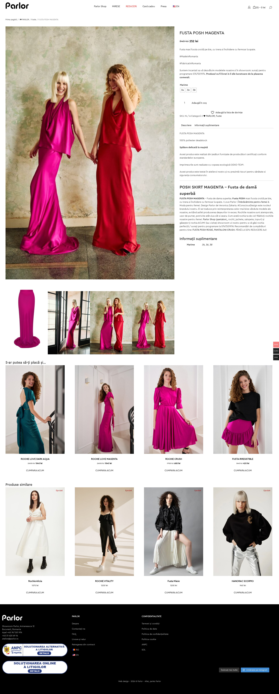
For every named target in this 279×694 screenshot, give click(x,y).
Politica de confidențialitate (155, 634)
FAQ (74, 634)
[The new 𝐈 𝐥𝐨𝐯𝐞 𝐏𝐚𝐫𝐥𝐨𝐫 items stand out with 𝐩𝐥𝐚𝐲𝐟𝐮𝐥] (219, 621)
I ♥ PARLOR (24, 19)
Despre (75, 624)
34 (203, 245)
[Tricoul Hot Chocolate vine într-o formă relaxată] (235, 651)
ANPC (144, 644)
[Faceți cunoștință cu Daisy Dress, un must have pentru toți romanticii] (269, 651)
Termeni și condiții (151, 624)
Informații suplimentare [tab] (207, 125)
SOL (143, 650)
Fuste (33, 19)
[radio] (182, 90)
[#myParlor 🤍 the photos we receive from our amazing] (235, 631)
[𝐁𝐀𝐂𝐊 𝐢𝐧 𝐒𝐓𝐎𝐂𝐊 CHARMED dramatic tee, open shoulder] (269, 661)
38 (211, 245)
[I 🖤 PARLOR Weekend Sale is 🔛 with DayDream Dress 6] (219, 631)
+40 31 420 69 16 (10, 636)
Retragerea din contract (83, 644)
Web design (123, 681)
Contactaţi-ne (78, 629)
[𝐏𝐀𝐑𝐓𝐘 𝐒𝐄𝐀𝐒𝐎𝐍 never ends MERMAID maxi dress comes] (252, 640)
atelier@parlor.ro (10, 639)
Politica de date (149, 629)
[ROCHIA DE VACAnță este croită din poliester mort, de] (252, 651)
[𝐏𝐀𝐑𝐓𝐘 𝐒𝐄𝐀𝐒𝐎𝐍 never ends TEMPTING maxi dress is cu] (219, 640)
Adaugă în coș (199, 103)
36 (207, 245)
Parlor (140, 681)
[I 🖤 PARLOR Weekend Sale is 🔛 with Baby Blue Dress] (269, 621)
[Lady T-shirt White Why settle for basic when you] (269, 640)
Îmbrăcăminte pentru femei (252, 202)
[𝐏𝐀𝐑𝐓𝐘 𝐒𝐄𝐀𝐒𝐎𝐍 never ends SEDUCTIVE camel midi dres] (219, 661)
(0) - (260, 7)
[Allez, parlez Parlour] (17, 5)
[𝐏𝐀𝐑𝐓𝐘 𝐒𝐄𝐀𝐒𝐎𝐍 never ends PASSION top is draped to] (235, 640)
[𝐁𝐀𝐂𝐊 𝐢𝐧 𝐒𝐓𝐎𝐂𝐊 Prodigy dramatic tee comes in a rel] (235, 661)
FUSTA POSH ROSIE (203, 230)
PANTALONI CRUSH (224, 230)
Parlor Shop (100, 6)
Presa (163, 6)
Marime (184, 85)
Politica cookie (149, 639)
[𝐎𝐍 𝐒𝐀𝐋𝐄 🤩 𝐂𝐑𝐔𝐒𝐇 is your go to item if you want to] (252, 661)
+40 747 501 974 (14, 632)
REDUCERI (131, 6)
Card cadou (149, 6)
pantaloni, (222, 219)
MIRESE (116, 6)
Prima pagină (11, 19)
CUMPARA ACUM (35, 470)
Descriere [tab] (186, 125)
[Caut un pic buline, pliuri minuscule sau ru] (219, 651)
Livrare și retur (79, 639)
